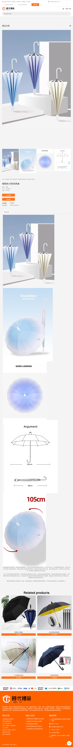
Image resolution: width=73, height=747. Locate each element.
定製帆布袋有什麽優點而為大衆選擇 (35, 718)
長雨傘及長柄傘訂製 (22, 179)
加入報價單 (8, 195)
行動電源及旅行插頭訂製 (7, 719)
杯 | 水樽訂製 (5, 727)
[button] (69, 88)
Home (3, 179)
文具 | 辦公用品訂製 (6, 723)
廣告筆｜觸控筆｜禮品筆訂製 (8, 725)
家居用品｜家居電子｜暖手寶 (8, 729)
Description (6, 212)
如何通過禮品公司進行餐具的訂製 (35, 728)
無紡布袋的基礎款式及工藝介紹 (34, 726)
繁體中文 (67, 8)
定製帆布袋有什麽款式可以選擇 (34, 721)
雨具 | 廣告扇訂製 (13, 179)
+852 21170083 (9, 4)
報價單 (35, 4)
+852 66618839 (23, 4)
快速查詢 (8, 199)
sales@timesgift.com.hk (54, 1)
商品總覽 (7, 179)
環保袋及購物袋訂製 (6, 721)
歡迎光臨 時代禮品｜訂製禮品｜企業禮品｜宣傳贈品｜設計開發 (16, 1)
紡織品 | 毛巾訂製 (6, 732)
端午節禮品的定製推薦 (32, 723)
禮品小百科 (30, 715)
